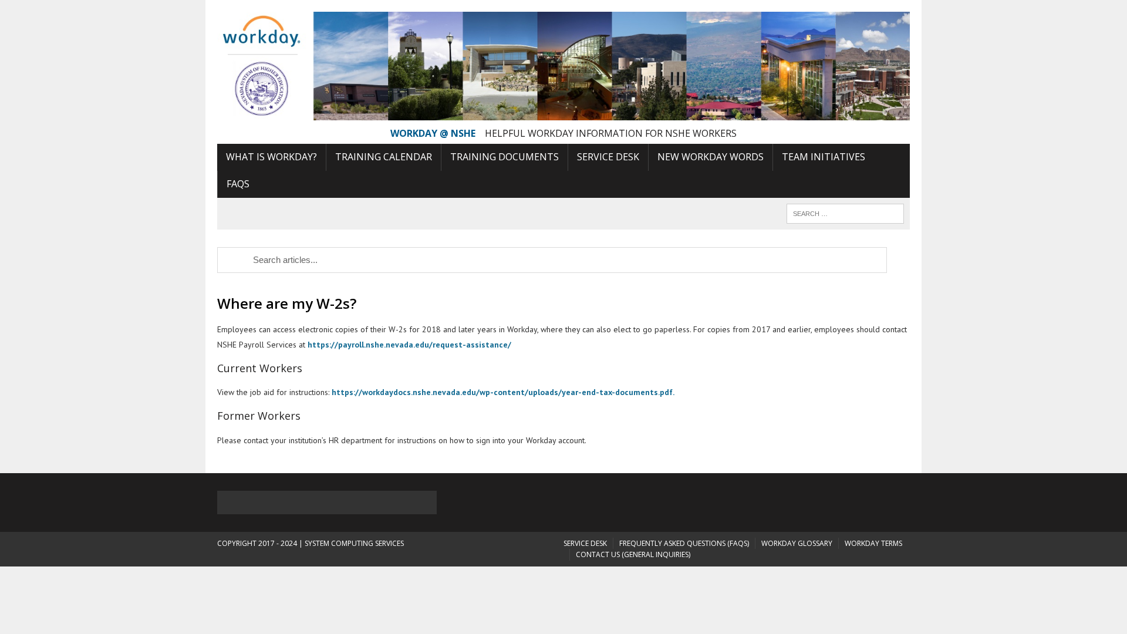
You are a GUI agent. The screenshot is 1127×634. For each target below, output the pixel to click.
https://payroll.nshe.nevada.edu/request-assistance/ (408, 344)
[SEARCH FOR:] (845, 212)
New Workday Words (710, 156)
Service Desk (608, 156)
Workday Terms (873, 543)
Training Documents (504, 156)
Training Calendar (383, 156)
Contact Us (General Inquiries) (633, 554)
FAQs (238, 183)
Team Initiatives (823, 156)
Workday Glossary (796, 543)
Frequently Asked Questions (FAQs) (684, 543)
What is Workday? (271, 156)
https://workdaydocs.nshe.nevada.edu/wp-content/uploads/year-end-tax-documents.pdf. (503, 392)
